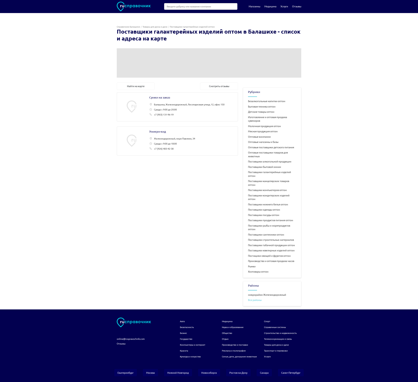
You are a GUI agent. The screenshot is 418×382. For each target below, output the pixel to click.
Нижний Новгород (178, 372)
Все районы (255, 299)
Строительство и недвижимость (280, 333)
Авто (182, 321)
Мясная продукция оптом (263, 131)
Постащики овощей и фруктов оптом (269, 255)
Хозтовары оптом (258, 271)
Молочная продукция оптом (264, 126)
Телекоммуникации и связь (278, 338)
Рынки (252, 266)
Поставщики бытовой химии (264, 166)
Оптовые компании (259, 136)
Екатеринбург (126, 372)
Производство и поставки (235, 344)
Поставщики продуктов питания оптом (270, 220)
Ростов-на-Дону (238, 372)
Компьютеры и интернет (192, 344)
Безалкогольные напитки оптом (266, 101)
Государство (186, 338)
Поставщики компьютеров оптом (267, 189)
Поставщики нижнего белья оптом (268, 204)
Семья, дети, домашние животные (239, 356)
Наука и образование (232, 327)
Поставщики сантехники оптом (266, 234)
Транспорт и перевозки (276, 350)
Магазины (254, 6)
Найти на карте (136, 86)
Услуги (284, 6)
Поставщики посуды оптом (263, 214)
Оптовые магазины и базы (263, 141)
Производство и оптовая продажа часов (271, 260)
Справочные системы (275, 327)
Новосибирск (209, 372)
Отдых (225, 338)
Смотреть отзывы (219, 86)
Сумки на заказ (177, 107)
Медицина (270, 6)
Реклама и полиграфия (234, 350)
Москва (150, 372)
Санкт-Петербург (290, 372)
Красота (184, 350)
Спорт (267, 321)
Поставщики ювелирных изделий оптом (271, 250)
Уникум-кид (177, 141)
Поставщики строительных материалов (271, 239)
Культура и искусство (190, 356)
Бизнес (183, 333)
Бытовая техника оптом (261, 106)
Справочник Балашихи (128, 26)
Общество (227, 333)
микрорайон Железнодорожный (267, 294)
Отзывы (296, 6)
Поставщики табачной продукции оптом (271, 245)
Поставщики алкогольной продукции (269, 161)
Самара (264, 372)
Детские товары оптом (261, 111)
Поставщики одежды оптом (264, 209)
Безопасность (187, 327)
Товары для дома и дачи (155, 26)
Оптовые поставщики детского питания (271, 147)
